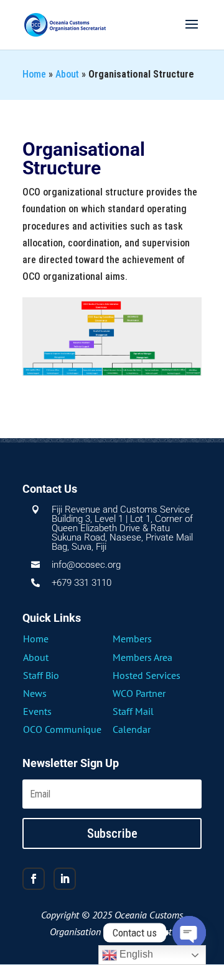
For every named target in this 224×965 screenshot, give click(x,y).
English (135, 954)
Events (37, 711)
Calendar (132, 729)
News (35, 693)
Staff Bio (41, 675)
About (67, 74)
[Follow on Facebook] (33, 879)
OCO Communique (62, 729)
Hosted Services (146, 675)
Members (132, 638)
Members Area (142, 657)
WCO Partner (139, 693)
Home (34, 74)
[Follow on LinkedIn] (65, 879)
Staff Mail (133, 711)
